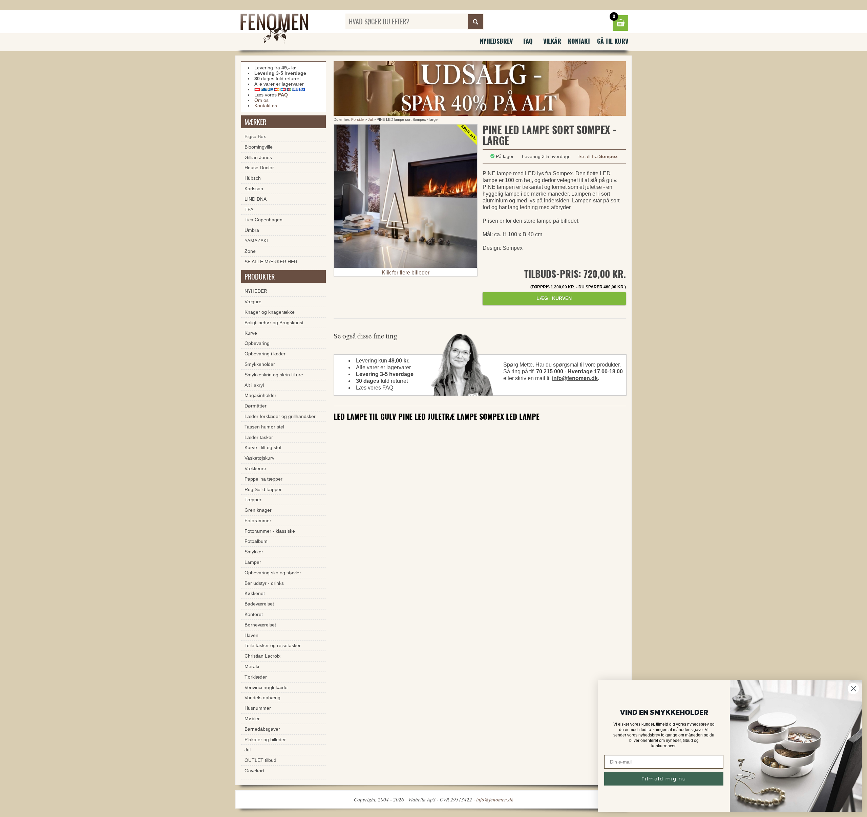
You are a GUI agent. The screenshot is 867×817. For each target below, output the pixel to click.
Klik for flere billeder (405, 272)
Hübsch (253, 178)
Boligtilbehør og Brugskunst (274, 322)
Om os (261, 100)
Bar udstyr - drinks (264, 583)
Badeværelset (259, 603)
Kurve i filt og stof (263, 447)
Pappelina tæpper (263, 479)
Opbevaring (257, 343)
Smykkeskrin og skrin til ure (274, 374)
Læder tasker (259, 437)
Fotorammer (258, 520)
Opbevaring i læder (265, 353)
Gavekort (254, 770)
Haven (251, 635)
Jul (371, 119)
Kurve (251, 333)
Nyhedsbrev (496, 41)
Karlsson (254, 188)
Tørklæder (256, 677)
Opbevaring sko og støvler (273, 572)
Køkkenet (255, 593)
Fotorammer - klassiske (270, 531)
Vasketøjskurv (259, 458)
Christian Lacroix (262, 656)
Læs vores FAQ (374, 388)
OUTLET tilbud (260, 760)
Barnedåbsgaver (262, 729)
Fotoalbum (256, 541)
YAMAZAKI (256, 240)
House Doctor (259, 167)
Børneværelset (260, 624)
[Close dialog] (853, 688)
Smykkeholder (260, 364)
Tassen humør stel (264, 426)
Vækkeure (255, 468)
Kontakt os (265, 105)
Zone (250, 251)
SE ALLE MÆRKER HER (271, 261)
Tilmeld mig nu (663, 778)
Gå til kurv (612, 41)
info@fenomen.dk (575, 378)
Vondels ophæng (262, 697)
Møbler (252, 718)
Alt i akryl (254, 385)
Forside (357, 119)
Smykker (254, 551)
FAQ (528, 41)
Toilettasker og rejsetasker (273, 645)
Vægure (253, 301)
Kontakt (579, 41)
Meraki (252, 666)
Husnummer (258, 708)
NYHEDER (256, 291)
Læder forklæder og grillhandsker (280, 416)
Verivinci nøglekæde (266, 687)
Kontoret (254, 614)
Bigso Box (255, 136)
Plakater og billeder (265, 739)
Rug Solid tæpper (263, 489)
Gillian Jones (258, 157)
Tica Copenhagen (263, 219)
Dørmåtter (256, 405)
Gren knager (258, 510)
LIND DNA (256, 199)
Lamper (253, 562)
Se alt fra (598, 156)
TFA (249, 209)
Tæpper (253, 499)
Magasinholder (260, 395)
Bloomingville (259, 147)
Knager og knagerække (270, 312)
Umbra (252, 230)
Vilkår (552, 41)
